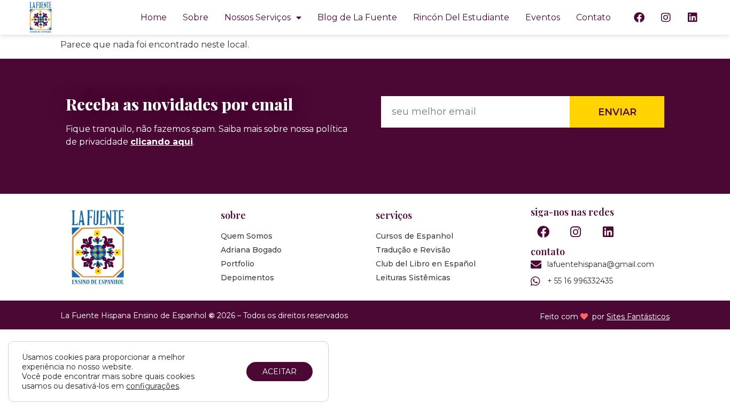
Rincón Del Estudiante (461, 17)
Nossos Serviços (257, 17)
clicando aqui (161, 142)
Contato (593, 17)
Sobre (195, 17)
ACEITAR (279, 371)
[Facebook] (639, 17)
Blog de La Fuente (357, 17)
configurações (152, 386)
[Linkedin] (692, 17)
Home (154, 17)
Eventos (542, 17)
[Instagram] (666, 17)
